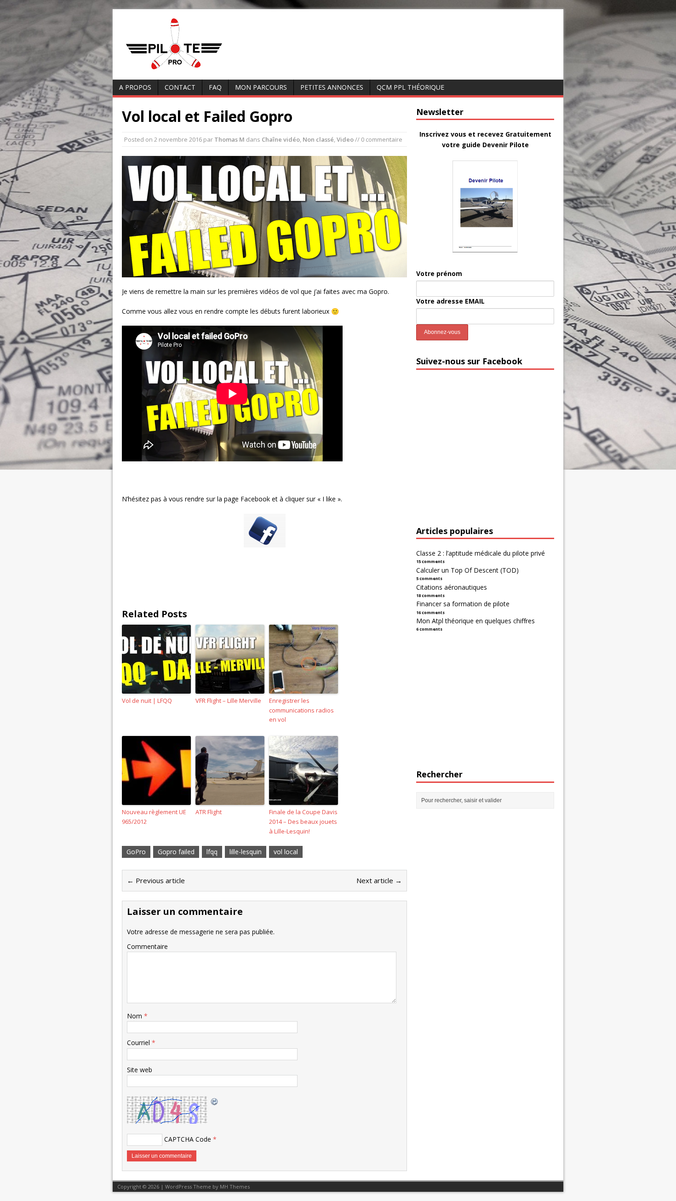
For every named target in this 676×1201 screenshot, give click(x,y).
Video (345, 139)
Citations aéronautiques (451, 587)
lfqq (212, 851)
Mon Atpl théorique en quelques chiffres (475, 620)
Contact (180, 87)
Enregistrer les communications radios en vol (301, 710)
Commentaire (147, 946)
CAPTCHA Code (187, 1139)
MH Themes (235, 1186)
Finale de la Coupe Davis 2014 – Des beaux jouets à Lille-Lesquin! (303, 821)
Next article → (379, 880)
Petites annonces (331, 87)
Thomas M (229, 139)
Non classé (318, 139)
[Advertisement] (485, 455)
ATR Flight (208, 812)
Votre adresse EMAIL (450, 301)
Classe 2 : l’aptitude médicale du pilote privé (480, 553)
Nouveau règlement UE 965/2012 (154, 817)
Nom (135, 1015)
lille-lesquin (245, 851)
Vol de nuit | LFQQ (147, 700)
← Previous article (156, 880)
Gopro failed (176, 851)
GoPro (136, 851)
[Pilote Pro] (193, 69)
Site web (139, 1069)
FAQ (215, 87)
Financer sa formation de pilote (463, 603)
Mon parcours (261, 87)
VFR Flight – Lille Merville (228, 700)
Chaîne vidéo (281, 139)
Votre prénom (439, 273)
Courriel (139, 1042)
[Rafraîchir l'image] (215, 1101)
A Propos (135, 87)
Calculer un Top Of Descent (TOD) (467, 570)
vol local (286, 851)
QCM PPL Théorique (410, 87)
